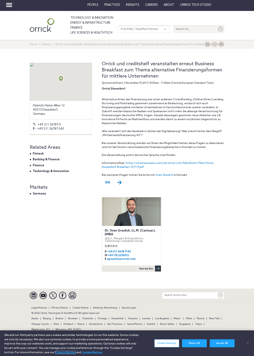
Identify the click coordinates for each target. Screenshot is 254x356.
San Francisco (114, 324)
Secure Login (129, 307)
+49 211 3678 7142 (119, 251)
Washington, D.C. (41, 329)
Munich (201, 318)
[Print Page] (221, 45)
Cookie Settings (166, 343)
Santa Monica (134, 324)
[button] (214, 45)
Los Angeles (162, 318)
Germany (39, 194)
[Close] (247, 342)
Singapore (184, 324)
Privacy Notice (60, 307)
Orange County (40, 324)
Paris (56, 324)
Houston (133, 318)
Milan (189, 318)
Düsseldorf (118, 318)
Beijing (47, 318)
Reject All (194, 343)
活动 (107, 182)
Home (33, 44)
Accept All (222, 343)
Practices (112, 5)
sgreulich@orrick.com (121, 259)
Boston (60, 318)
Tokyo (198, 324)
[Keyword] (220, 295)
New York (214, 318)
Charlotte (87, 318)
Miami (177, 318)
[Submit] (220, 29)
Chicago (102, 318)
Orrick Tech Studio (195, 5)
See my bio (146, 268)
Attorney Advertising (105, 307)
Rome (81, 324)
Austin (34, 318)
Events (46, 44)
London (146, 318)
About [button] (169, 5)
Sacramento (96, 324)
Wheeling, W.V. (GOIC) (68, 329)
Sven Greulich (164, 175)
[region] (127, 343)
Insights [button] (132, 5)
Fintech (38, 154)
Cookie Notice (80, 307)
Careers (151, 5)
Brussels (73, 318)
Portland (68, 324)
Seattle (151, 324)
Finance (76, 28)
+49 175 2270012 (118, 255)
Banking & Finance (46, 159)
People (93, 5)
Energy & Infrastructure (90, 23)
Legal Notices (39, 307)
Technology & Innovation (91, 18)
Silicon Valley (167, 324)
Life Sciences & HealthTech (91, 33)
